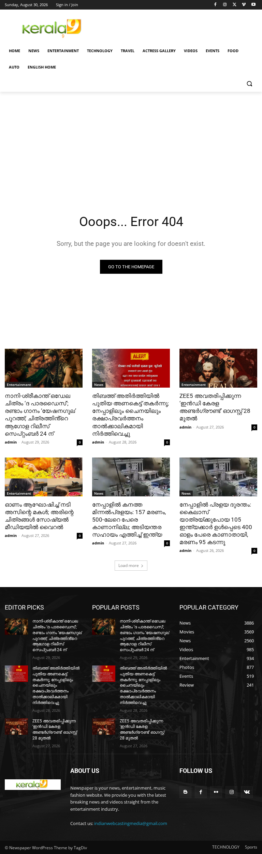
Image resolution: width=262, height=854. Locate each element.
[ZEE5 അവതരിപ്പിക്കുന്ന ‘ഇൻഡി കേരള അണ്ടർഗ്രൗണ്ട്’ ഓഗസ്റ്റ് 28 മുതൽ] (218, 368)
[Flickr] (216, 792)
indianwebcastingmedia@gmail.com (130, 823)
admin (11, 442)
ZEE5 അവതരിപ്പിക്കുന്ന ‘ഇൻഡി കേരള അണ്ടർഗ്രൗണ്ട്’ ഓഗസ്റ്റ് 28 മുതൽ (214, 407)
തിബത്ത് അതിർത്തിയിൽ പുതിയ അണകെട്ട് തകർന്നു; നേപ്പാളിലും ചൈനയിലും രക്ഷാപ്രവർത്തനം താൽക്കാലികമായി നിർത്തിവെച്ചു (130, 414)
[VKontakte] (247, 792)
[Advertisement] (177, 27)
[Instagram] (225, 5)
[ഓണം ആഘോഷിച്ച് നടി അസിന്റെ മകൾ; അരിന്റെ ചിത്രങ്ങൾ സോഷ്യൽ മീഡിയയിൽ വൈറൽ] (44, 477)
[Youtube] (253, 5)
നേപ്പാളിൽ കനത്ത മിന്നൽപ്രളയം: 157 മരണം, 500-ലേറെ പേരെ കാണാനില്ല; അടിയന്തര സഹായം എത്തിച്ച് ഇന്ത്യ (129, 519)
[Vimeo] (244, 5)
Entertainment (19, 384)
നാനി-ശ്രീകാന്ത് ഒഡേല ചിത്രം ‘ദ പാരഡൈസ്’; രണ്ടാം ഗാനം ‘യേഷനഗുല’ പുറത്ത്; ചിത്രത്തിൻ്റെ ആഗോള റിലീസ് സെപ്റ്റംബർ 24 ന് (40, 414)
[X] (234, 5)
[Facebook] (215, 5)
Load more (128, 565)
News (98, 384)
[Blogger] (185, 792)
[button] (249, 84)
